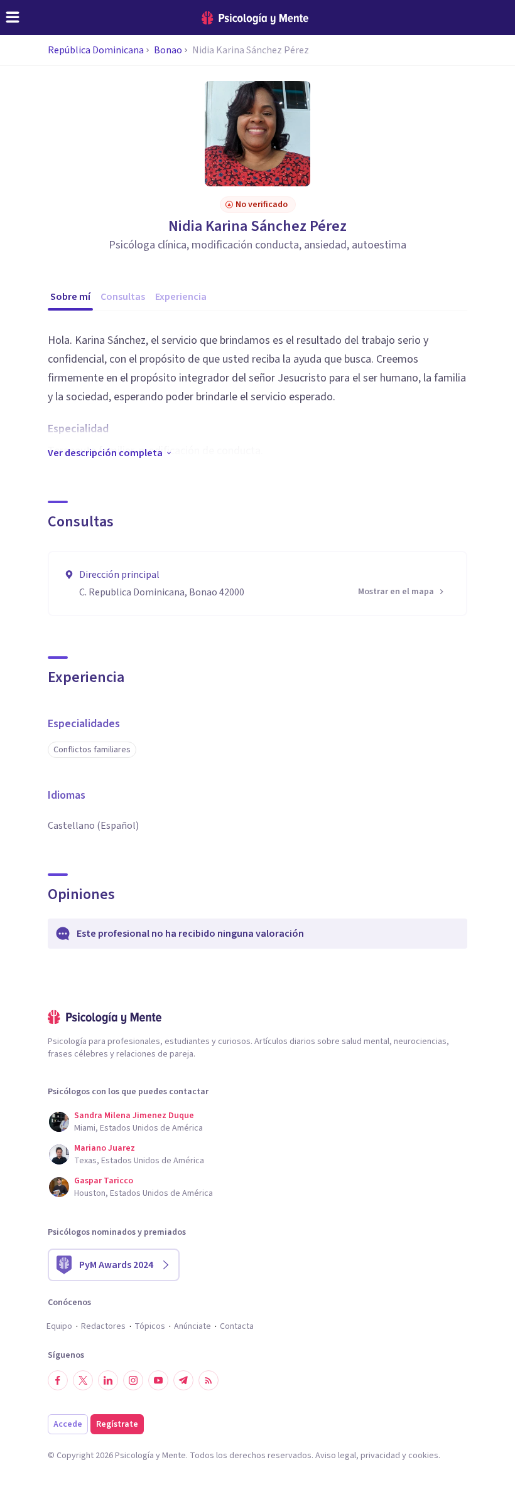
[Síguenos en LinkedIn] (108, 1380)
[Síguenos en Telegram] (183, 1380)
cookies (423, 1455)
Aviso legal (335, 1455)
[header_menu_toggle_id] (12, 17)
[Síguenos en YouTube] (158, 1380)
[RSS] (208, 1380)
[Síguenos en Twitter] (83, 1380)
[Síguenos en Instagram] (133, 1380)
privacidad (380, 1455)
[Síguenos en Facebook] (58, 1380)
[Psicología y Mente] (255, 17)
